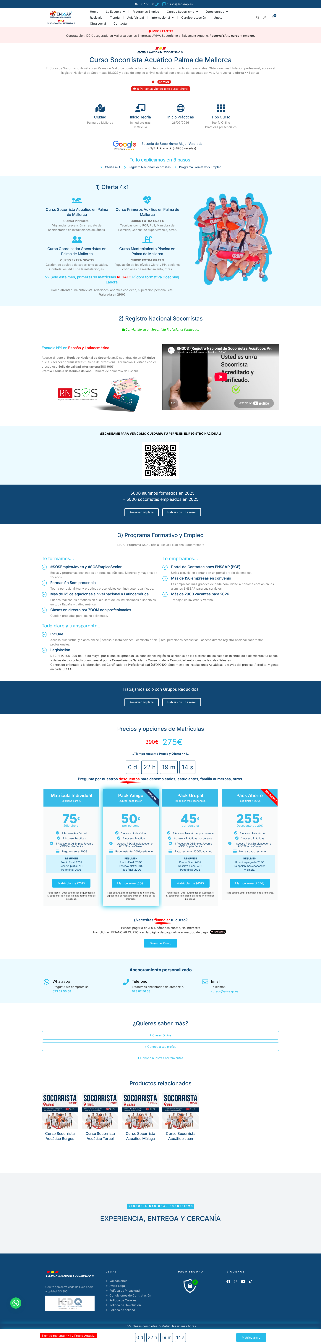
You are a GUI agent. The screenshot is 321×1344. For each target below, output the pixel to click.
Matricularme (251, 1337)
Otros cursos (215, 11)
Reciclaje (96, 17)
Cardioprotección (193, 17)
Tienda (115, 17)
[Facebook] (228, 1281)
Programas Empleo (145, 11)
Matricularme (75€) (71, 883)
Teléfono (139, 981)
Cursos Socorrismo (180, 11)
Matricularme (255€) (249, 883)
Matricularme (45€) (190, 883)
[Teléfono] (126, 982)
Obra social (98, 23)
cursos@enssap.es (224, 991)
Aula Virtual (135, 17)
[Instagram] (236, 1281)
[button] (257, 17)
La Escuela (113, 11)
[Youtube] (243, 1281)
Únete (218, 17)
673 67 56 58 (62, 991)
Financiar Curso (160, 943)
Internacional (160, 17)
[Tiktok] (250, 1281)
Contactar (121, 23)
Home (94, 11)
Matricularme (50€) (131, 883)
